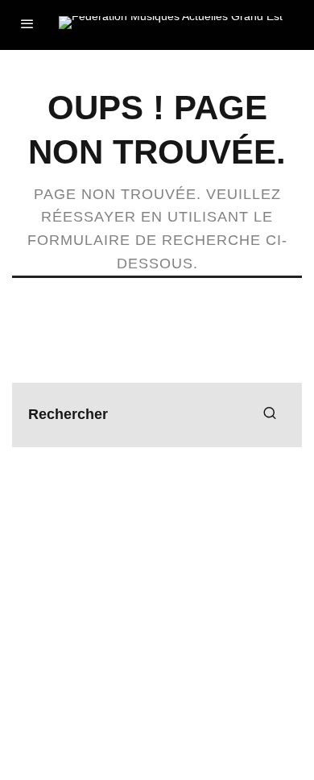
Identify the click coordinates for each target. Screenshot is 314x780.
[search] (270, 415)
